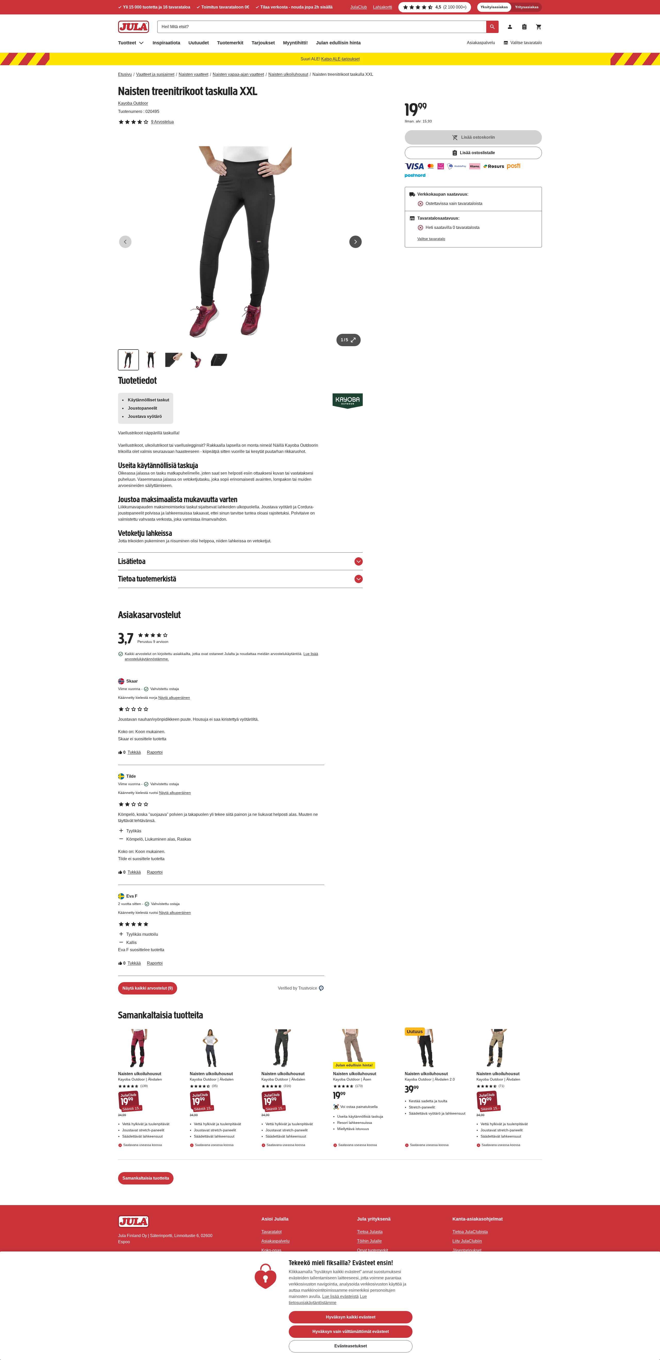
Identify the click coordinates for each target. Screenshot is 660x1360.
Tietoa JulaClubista (470, 1232)
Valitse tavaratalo (526, 42)
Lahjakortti (382, 7)
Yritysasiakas (527, 7)
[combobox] (328, 27)
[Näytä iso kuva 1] (240, 241)
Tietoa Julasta (370, 1232)
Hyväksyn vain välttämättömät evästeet (350, 1331)
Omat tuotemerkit (372, 1250)
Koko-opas (271, 1250)
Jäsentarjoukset (466, 1250)
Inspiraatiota (166, 42)
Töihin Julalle (369, 1241)
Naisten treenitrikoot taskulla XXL (342, 74)
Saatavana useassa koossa (142, 1145)
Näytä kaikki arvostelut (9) (147, 988)
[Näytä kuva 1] (128, 360)
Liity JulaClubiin (467, 1241)
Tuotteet (127, 42)
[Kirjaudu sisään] (510, 27)
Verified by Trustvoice (297, 988)
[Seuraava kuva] (355, 242)
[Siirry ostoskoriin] (539, 27)
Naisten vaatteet (193, 74)
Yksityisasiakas (494, 7)
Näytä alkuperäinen (174, 697)
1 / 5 (344, 340)
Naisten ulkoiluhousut (288, 74)
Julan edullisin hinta (338, 42)
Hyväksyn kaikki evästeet (350, 1317)
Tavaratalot (271, 1232)
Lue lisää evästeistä (340, 1296)
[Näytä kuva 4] (196, 360)
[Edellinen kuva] (125, 242)
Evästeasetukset (350, 1346)
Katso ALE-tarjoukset (340, 59)
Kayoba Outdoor (133, 103)
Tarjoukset (263, 42)
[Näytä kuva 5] (219, 360)
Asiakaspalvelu (481, 42)
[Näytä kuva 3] (173, 360)
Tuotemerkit (230, 42)
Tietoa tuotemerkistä (147, 579)
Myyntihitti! (295, 42)
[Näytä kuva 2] (151, 360)
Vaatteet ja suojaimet (155, 74)
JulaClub (358, 7)
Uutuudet (198, 42)
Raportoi (155, 752)
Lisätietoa (131, 561)
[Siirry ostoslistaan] (524, 27)
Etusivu (125, 74)
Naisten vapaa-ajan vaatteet (238, 74)
